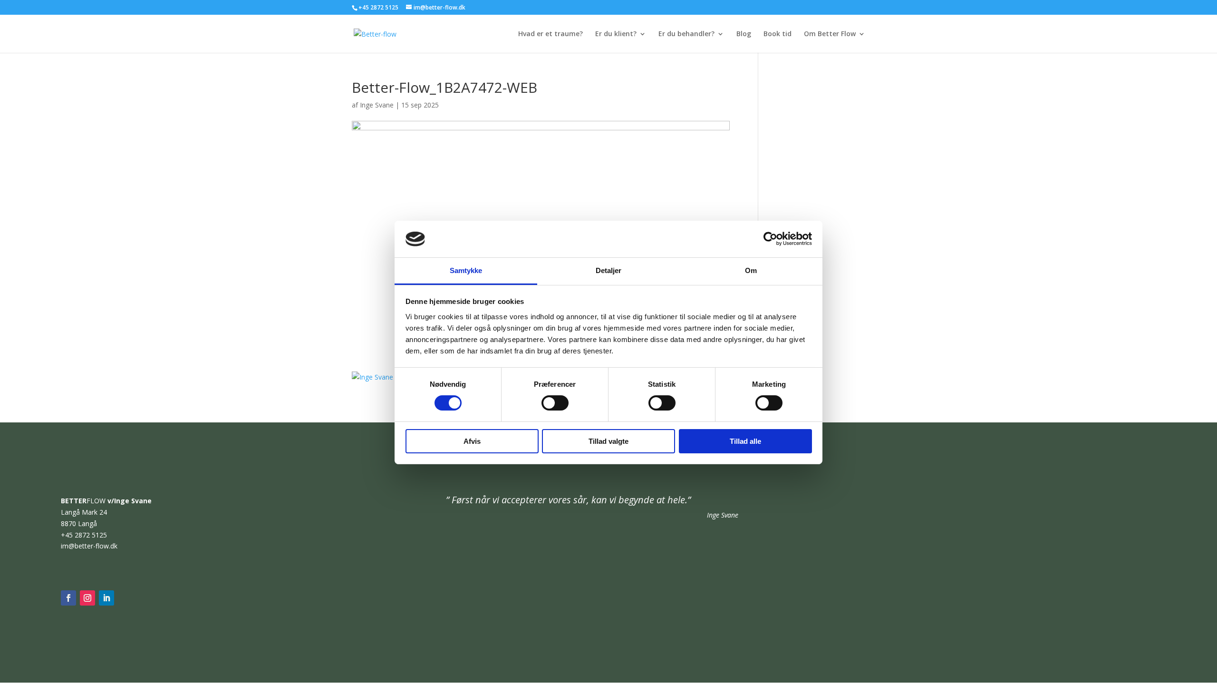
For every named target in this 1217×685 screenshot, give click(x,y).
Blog (743, 34)
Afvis (472, 441)
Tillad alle (745, 441)
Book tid (777, 34)
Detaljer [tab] (609, 270)
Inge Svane (377, 104)
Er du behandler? (686, 34)
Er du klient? (616, 34)
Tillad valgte (608, 441)
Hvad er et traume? (550, 34)
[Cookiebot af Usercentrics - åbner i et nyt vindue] (770, 239)
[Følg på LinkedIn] (106, 598)
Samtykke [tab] (466, 270)
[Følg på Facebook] (68, 598)
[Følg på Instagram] (87, 598)
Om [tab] (751, 270)
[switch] (555, 403)
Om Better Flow (830, 34)
